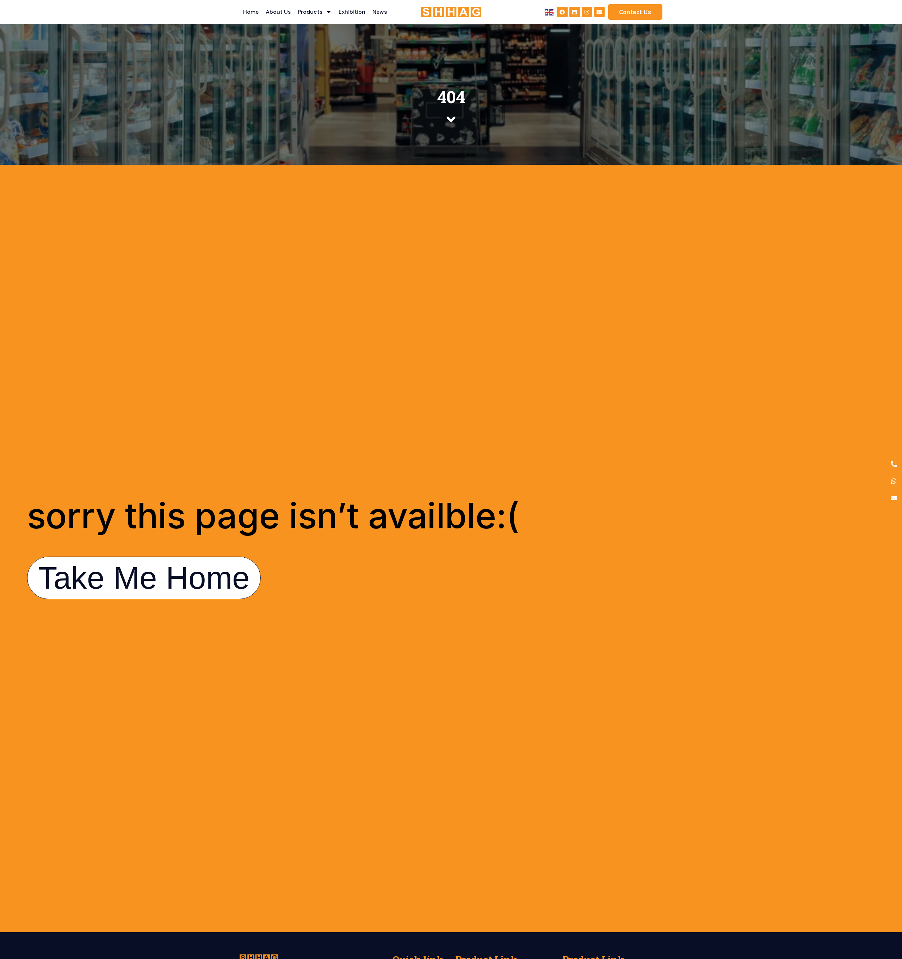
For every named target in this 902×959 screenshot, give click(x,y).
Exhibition (352, 11)
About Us (278, 11)
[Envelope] (599, 12)
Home (251, 11)
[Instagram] (587, 12)
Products (310, 11)
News (379, 11)
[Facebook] (562, 12)
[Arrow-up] (884, 916)
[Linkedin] (574, 12)
